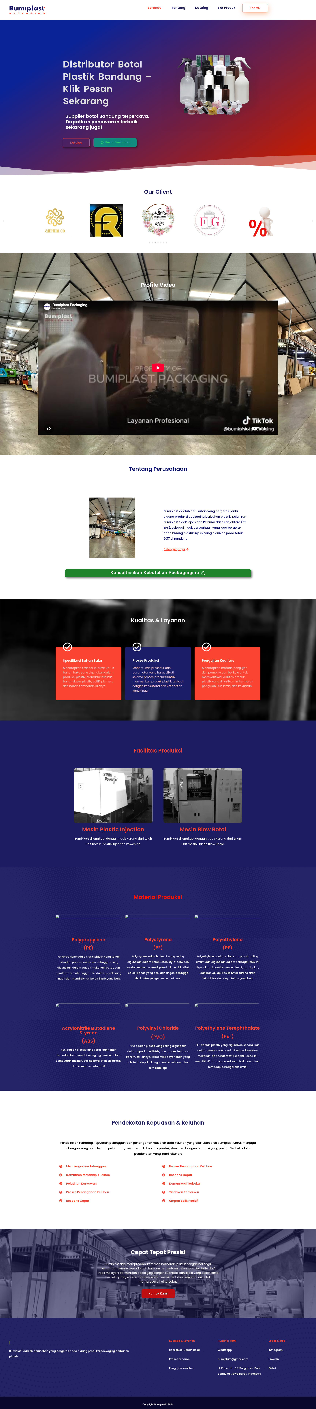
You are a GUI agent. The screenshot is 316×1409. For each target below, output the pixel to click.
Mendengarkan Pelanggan (86, 1166)
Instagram (275, 1350)
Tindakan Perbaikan (184, 1192)
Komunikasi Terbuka (184, 1183)
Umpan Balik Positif (183, 1201)
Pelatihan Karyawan (81, 1183)
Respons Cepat (77, 1201)
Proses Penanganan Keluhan (87, 1192)
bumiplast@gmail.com (233, 1359)
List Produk (226, 7)
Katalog (201, 7)
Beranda (154, 7)
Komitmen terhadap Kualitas (88, 1175)
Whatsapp (225, 1350)
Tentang (178, 7)
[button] (76, 142)
